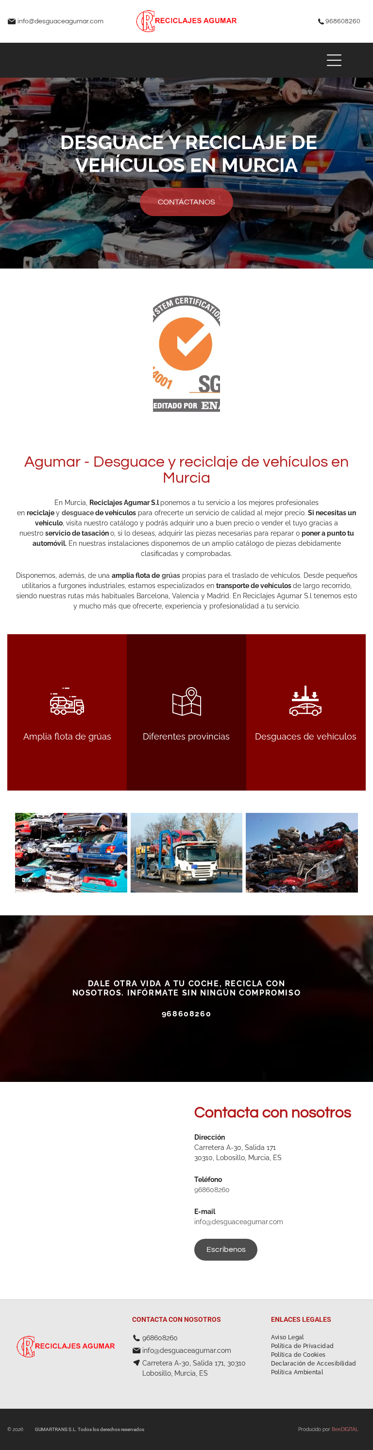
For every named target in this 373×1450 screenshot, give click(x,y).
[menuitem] (287, 1337)
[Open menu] (334, 60)
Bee (336, 1429)
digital (349, 1429)
